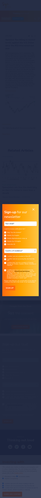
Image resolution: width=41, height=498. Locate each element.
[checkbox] (20, 239)
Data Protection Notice (22, 271)
